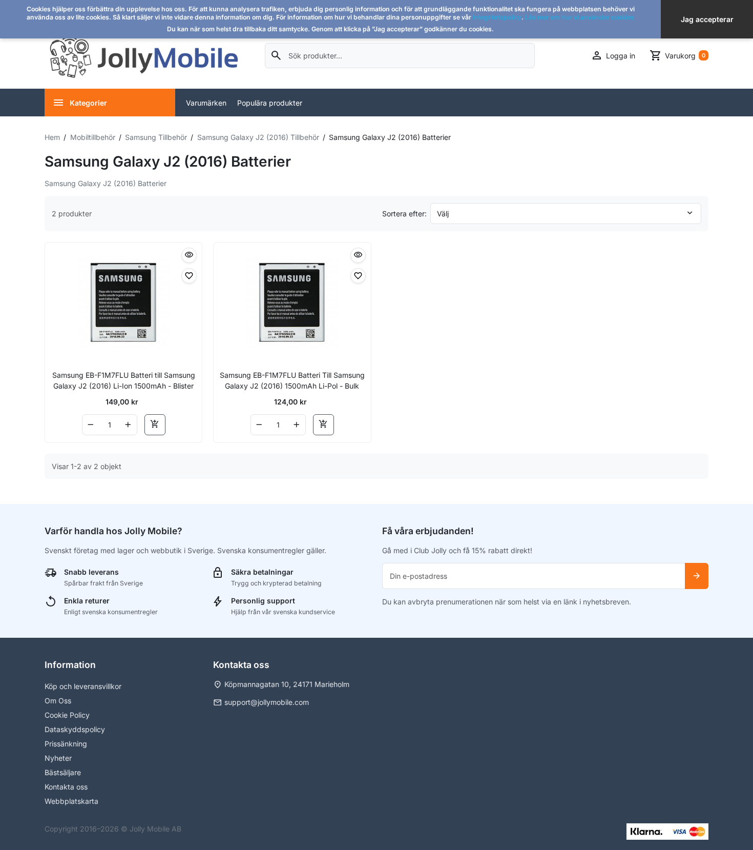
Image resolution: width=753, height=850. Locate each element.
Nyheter (58, 758)
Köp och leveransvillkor (83, 686)
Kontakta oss (66, 786)
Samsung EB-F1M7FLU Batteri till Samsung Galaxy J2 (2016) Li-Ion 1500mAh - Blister (123, 380)
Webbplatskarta (71, 801)
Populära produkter (269, 102)
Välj (443, 213)
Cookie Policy (67, 715)
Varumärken (206, 102)
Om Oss (58, 700)
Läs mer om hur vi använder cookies (579, 17)
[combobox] (400, 55)
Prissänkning (66, 743)
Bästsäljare (63, 772)
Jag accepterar (707, 19)
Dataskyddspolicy (75, 729)
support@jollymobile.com (266, 702)
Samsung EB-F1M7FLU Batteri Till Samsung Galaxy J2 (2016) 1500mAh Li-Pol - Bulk (292, 380)
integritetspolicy (497, 17)
